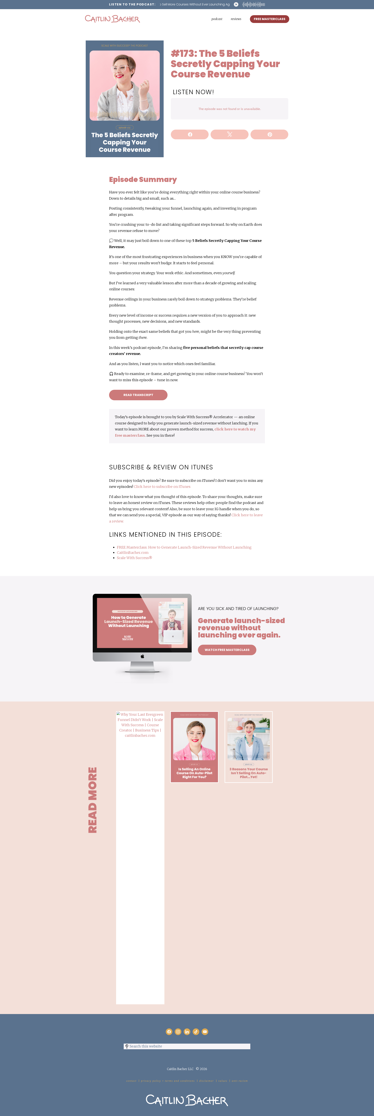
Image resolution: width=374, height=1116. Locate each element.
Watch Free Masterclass (227, 650)
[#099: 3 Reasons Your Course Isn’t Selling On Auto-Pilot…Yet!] (249, 714)
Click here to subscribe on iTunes (162, 486)
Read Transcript (138, 395)
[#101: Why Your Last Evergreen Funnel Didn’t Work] (140, 714)
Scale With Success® (134, 558)
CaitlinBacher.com (133, 552)
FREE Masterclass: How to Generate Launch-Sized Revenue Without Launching (184, 547)
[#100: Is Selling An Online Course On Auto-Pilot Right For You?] (194, 714)
